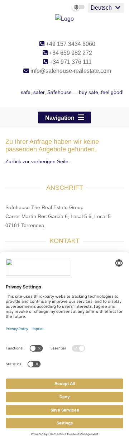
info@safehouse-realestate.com (70, 71)
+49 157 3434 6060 (69, 44)
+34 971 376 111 (70, 62)
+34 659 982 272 (70, 53)
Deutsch (101, 8)
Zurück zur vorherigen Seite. (37, 161)
